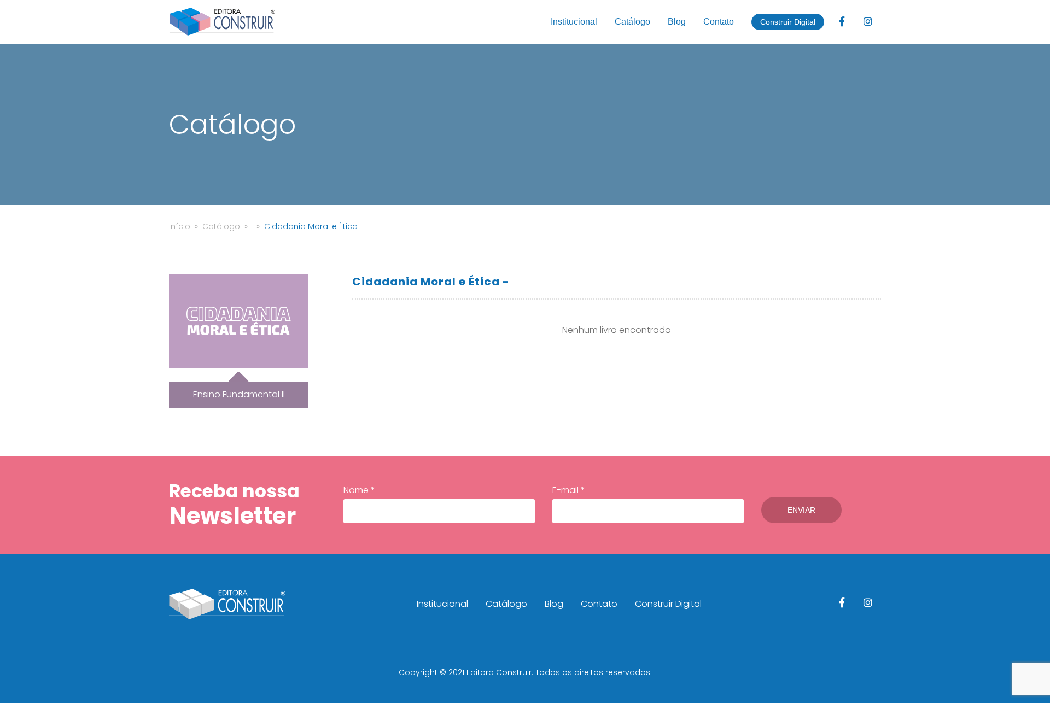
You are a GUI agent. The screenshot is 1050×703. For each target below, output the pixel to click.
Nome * (359, 490)
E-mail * (568, 490)
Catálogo (632, 21)
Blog (677, 21)
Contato (718, 21)
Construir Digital (787, 21)
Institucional (574, 21)
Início (179, 226)
